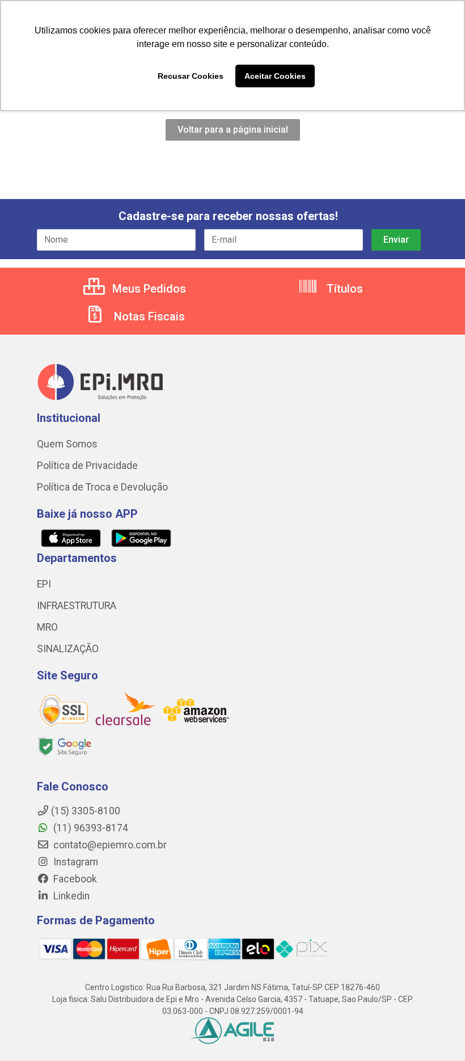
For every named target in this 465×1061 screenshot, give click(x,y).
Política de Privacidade (87, 465)
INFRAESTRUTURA (76, 605)
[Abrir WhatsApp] (437, 1032)
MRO (47, 627)
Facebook (74, 879)
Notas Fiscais (148, 316)
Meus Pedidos (147, 288)
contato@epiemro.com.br (109, 845)
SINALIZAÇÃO (68, 648)
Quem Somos (67, 444)
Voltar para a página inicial (232, 129)
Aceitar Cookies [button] (275, 76)
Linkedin (70, 896)
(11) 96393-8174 (89, 828)
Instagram (74, 862)
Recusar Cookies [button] (190, 76)
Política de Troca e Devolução (102, 487)
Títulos (343, 288)
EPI (44, 584)
